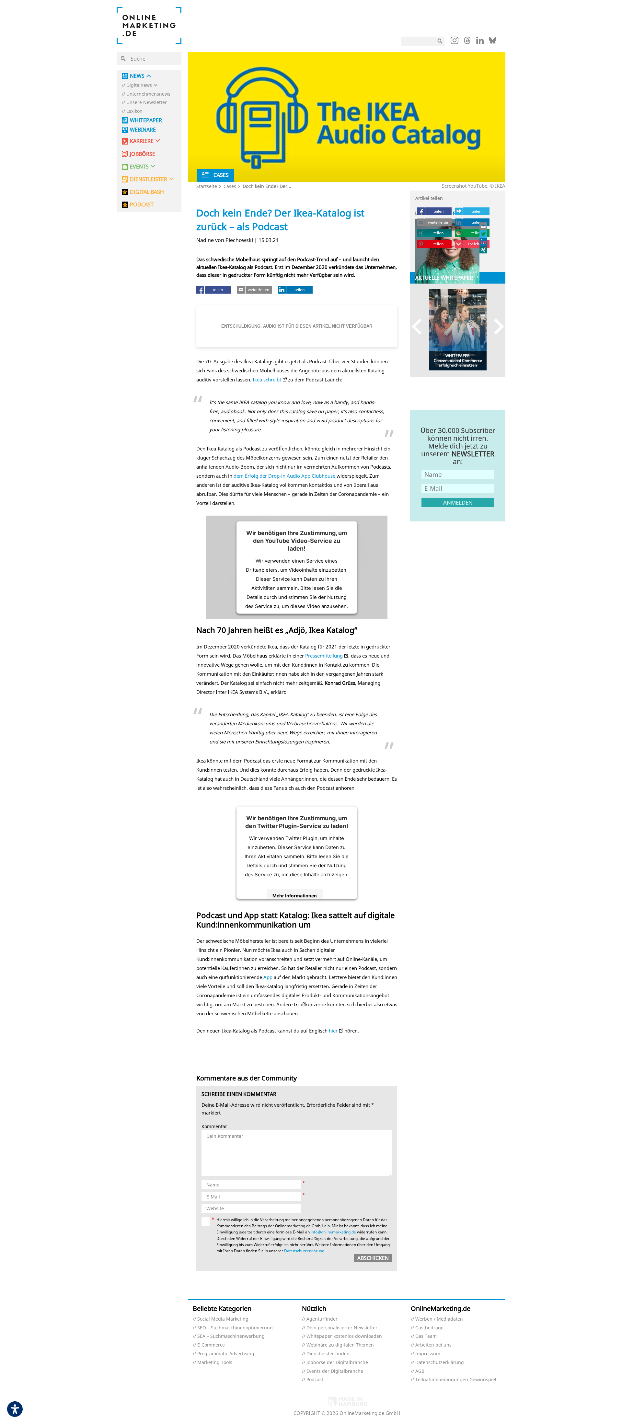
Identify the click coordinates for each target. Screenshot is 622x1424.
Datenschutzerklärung (304, 1251)
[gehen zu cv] (483, 249)
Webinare (143, 130)
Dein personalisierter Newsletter (341, 1328)
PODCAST (142, 205)
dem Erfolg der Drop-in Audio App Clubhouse (284, 476)
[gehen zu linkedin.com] (480, 42)
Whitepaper (146, 120)
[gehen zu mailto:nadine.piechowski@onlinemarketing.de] (483, 226)
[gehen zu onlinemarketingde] (454, 41)
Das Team (426, 1336)
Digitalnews (139, 85)
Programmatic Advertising (225, 1354)
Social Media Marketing (222, 1319)
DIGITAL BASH (147, 192)
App (267, 977)
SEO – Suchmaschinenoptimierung (235, 1328)
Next (496, 326)
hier (333, 1030)
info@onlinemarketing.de (333, 1232)
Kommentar (214, 1126)
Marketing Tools (214, 1362)
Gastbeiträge (429, 1328)
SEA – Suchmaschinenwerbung (231, 1336)
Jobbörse (142, 154)
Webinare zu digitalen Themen (340, 1345)
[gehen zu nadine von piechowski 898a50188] (483, 242)
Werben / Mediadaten (439, 1319)
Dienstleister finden (328, 1354)
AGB (419, 1371)
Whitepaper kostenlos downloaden (344, 1336)
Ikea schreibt (267, 379)
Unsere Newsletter (146, 102)
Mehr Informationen (294, 895)
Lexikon (134, 111)
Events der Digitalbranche (334, 1371)
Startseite (206, 186)
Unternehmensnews (148, 94)
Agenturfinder (322, 1319)
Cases (230, 186)
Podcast (314, 1380)
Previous (420, 326)
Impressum (427, 1354)
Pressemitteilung (324, 655)
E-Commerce (211, 1345)
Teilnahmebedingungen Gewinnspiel (455, 1380)
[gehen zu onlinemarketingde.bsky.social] (492, 42)
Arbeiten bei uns (433, 1345)
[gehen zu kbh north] (483, 234)
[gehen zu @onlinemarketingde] (467, 42)
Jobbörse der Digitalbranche (337, 1362)
